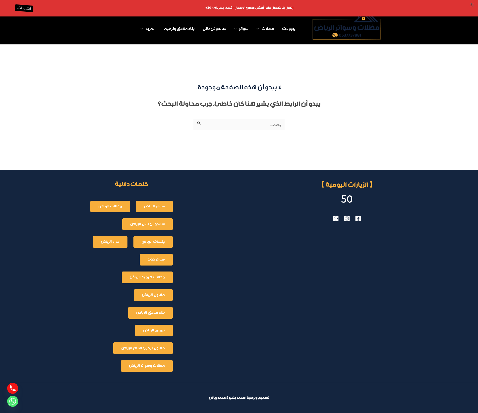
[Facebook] (358, 218)
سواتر (243, 29)
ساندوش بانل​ (214, 29)
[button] (258, 29)
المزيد (150, 29)
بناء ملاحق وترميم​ (179, 29)
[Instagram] (347, 218)
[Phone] (12, 388)
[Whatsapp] (12, 401)
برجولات (289, 29)
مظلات (267, 29)
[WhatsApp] (335, 218)
